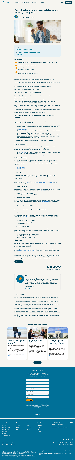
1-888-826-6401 (37, 414)
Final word (19, 54)
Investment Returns (5, 431)
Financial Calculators (6, 435)
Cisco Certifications (45, 201)
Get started (29, 400)
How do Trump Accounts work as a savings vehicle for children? (17, 342)
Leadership (29, 427)
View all (71, 422)
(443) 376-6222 (12, 444)
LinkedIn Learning (20, 170)
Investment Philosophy (6, 427)
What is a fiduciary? (55, 425)
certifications (42, 190)
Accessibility (39, 431)
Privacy (38, 429)
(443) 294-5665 (13, 442)
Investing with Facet (5, 429)
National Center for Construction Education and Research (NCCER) (39, 182)
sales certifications (26, 216)
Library (17, 427)
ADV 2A (61, 453)
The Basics (18, 425)
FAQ (17, 429)
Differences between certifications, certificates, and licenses (30, 50)
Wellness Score (4, 433)
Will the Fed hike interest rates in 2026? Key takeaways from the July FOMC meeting (56, 343)
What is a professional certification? (25, 49)
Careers (28, 429)
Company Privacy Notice (37, 406)
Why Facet (4, 425)
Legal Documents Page (55, 453)
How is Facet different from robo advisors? (60, 427)
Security (38, 427)
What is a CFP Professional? (57, 424)
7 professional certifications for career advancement (28, 52)
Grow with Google (21, 167)
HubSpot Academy (21, 168)
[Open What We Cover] (28, 2)
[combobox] (27, 389)
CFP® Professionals (22, 129)
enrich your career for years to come (26, 250)
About (28, 425)
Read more (51, 355)
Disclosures (39, 425)
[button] (48, 267)
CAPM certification (23, 152)
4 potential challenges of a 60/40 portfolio (36, 341)
